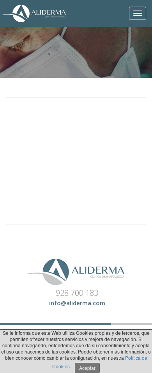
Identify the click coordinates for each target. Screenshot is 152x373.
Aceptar (87, 367)
